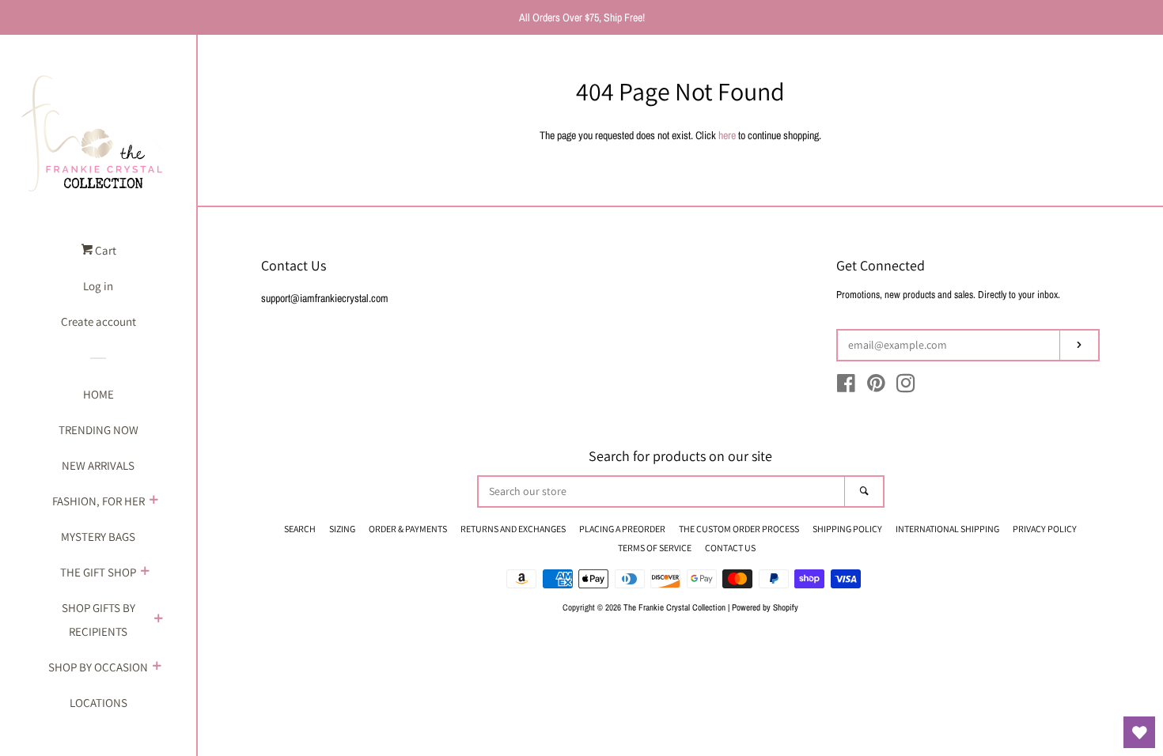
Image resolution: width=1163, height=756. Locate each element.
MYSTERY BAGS (98, 536)
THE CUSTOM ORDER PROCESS (739, 529)
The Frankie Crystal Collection (674, 607)
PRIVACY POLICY (1045, 529)
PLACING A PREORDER (622, 529)
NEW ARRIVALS (98, 465)
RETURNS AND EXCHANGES (513, 529)
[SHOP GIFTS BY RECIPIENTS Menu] (158, 620)
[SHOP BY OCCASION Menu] (156, 667)
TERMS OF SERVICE (654, 548)
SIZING (342, 529)
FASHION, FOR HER (98, 500)
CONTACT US (730, 548)
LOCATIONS (98, 702)
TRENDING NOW (98, 429)
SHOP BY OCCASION (98, 667)
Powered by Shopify (765, 607)
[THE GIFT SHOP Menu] (144, 572)
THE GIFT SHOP (98, 572)
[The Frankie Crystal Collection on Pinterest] (876, 387)
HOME (98, 394)
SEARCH (300, 529)
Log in (98, 285)
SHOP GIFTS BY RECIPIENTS (98, 619)
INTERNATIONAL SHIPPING (947, 529)
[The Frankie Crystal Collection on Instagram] (905, 387)
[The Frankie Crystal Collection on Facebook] (846, 387)
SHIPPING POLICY (847, 529)
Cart (104, 250)
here (727, 135)
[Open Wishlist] (1139, 732)
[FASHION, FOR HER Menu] (153, 501)
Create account (98, 321)
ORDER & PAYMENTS (408, 529)
